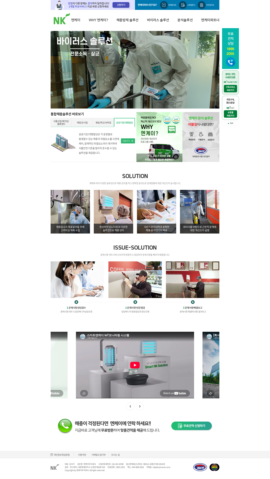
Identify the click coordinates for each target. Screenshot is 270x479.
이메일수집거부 (99, 454)
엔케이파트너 (210, 20)
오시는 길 (115, 454)
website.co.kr (82, 473)
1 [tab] (124, 99)
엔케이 (75, 20)
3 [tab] (138, 99)
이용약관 (82, 454)
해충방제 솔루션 (127, 20)
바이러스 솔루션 (158, 20)
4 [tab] (146, 99)
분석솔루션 (185, 20)
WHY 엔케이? (98, 20)
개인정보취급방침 (62, 454)
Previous (61, 70)
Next (209, 70)
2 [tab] (131, 99)
